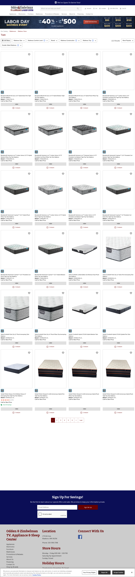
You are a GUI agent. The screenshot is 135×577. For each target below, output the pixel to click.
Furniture (31, 14)
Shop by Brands (12, 567)
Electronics (22, 14)
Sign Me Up (88, 507)
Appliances (12, 14)
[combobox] (18, 40)
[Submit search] (78, 8)
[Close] (132, 572)
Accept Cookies (118, 572)
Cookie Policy (37, 575)
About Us (72, 14)
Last (81, 420)
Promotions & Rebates (52, 14)
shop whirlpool (91, 22)
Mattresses (39, 14)
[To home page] (22, 9)
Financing (80, 14)
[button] (85, 8)
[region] (67, 572)
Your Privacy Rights (89, 572)
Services (64, 14)
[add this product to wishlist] (29, 54)
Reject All (104, 572)
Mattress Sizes (22, 31)
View (16, 104)
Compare (17, 108)
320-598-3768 (53, 543)
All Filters (7, 40)
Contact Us (89, 14)
